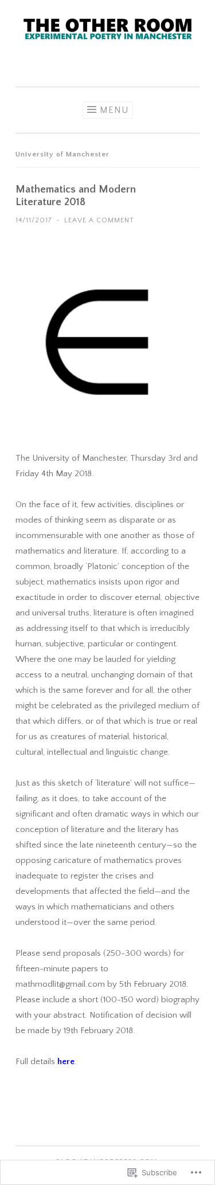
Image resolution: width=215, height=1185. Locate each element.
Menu (114, 110)
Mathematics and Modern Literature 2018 (75, 195)
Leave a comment (99, 220)
